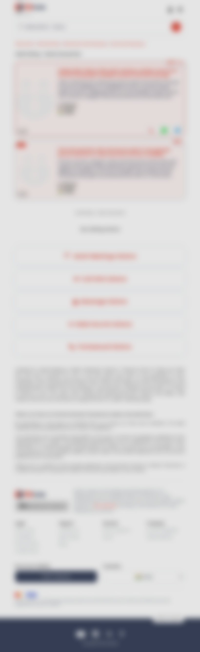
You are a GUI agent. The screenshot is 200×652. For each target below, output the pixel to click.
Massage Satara (103, 301)
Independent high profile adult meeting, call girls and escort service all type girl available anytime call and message (118, 73)
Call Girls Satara (104, 279)
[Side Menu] (180, 9)
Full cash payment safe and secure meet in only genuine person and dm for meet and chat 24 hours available (114, 152)
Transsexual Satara (104, 346)
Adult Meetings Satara (104, 256)
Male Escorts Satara (104, 324)
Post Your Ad (56, 576)
